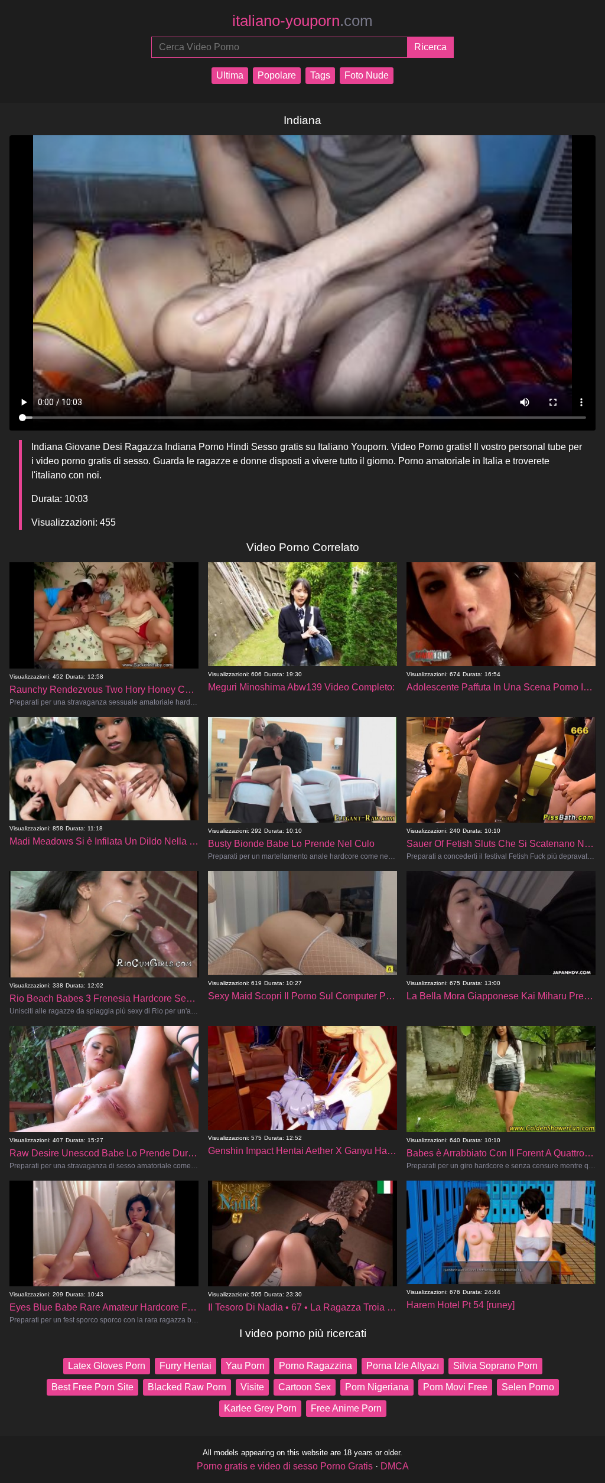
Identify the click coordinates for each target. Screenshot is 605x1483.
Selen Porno (528, 1387)
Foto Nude (366, 75)
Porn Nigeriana (377, 1387)
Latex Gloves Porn (106, 1366)
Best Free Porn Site (92, 1387)
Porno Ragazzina (315, 1366)
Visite (252, 1387)
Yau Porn (245, 1366)
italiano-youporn (302, 20)
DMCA (394, 1466)
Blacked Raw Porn (187, 1387)
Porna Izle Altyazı (402, 1366)
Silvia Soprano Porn (495, 1366)
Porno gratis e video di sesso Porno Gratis (285, 1466)
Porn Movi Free (455, 1387)
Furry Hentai (186, 1366)
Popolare (277, 75)
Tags (320, 75)
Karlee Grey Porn (260, 1408)
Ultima (229, 75)
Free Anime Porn (346, 1408)
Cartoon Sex (304, 1387)
